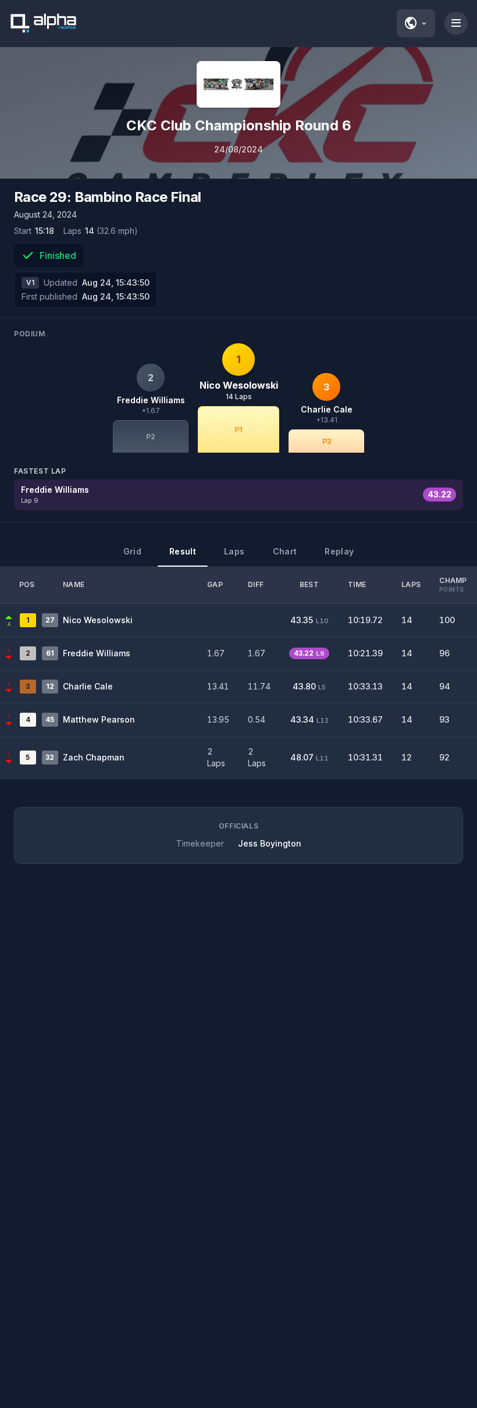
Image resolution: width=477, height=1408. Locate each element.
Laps (234, 551)
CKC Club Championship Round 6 (238, 125)
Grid (132, 551)
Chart (285, 551)
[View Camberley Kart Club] (238, 84)
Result (182, 551)
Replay (339, 551)
